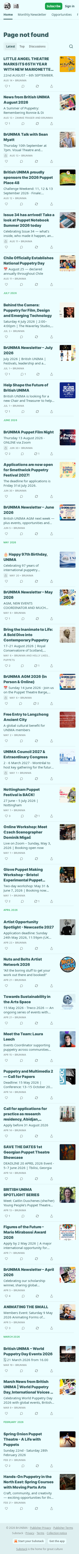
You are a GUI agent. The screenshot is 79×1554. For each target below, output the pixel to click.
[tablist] (26, 46)
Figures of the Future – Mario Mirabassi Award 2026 (25, 1232)
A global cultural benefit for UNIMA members (24, 727)
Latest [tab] (10, 46)
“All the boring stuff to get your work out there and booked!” (27, 972)
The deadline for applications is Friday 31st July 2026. (27, 483)
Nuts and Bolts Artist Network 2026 (23, 962)
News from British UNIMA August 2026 (27, 100)
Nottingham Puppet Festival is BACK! (22, 792)
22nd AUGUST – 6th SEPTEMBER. (29, 75)
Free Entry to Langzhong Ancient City (26, 717)
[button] (8, 14)
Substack (21, 1549)
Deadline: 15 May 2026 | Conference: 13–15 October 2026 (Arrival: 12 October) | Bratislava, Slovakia (29, 1084)
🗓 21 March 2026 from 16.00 (26, 1360)
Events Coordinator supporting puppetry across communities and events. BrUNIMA (27, 1047)
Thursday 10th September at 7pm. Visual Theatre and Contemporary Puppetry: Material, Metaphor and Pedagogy (25, 147)
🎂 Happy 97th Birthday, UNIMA (25, 557)
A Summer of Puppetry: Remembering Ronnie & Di (24, 110)
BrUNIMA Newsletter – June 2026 (29, 510)
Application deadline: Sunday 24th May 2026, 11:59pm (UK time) (26, 935)
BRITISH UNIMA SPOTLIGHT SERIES (21, 1192)
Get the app (57, 1541)
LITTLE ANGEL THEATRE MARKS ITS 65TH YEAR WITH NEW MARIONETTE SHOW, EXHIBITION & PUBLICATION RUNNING (27, 64)
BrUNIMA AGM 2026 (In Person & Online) (25, 679)
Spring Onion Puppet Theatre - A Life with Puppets (23, 1439)
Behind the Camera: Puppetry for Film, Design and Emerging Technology (28, 310)
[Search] (71, 46)
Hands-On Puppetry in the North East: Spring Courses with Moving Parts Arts (29, 1481)
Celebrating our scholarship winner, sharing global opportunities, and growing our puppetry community (27, 1282)
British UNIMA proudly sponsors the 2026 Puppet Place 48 (28, 177)
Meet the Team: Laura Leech (23, 1036)
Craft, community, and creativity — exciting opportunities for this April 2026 (28, 1495)
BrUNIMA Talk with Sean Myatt (26, 137)
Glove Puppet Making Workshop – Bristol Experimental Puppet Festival (23, 875)
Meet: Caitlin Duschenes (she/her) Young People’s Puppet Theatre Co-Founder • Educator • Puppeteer (29, 1202)
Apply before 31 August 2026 (26, 1125)
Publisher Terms (63, 1528)
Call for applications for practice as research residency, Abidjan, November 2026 (25, 1114)
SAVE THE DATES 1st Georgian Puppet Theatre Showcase (27, 1152)
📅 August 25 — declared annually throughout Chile (23, 271)
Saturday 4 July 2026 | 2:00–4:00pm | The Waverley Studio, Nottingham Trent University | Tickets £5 (27, 323)
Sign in (70, 6)
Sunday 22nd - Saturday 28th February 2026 (26, 1452)
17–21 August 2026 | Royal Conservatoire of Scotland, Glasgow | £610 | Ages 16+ (25, 648)
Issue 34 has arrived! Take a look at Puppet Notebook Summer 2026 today (29, 220)
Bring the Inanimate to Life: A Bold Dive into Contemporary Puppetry (28, 634)
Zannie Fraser (25, 117)
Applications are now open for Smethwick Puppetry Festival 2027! (28, 469)
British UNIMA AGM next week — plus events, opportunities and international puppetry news (29, 520)
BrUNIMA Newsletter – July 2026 (28, 350)
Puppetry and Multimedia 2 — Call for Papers (28, 1074)
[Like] (6, 161)
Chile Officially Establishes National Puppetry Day (29, 260)
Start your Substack (31, 1541)
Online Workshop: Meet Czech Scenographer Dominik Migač (25, 832)
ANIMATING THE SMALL (26, 1307)
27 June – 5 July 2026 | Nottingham (21, 802)
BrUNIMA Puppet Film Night (29, 432)
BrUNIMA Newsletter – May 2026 (28, 595)
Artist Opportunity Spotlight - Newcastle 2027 (29, 924)
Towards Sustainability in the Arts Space (27, 999)
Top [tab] (22, 46)
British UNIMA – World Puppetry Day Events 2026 (28, 1351)
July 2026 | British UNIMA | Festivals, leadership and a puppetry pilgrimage (25, 361)
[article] (39, 72)
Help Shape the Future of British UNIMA (26, 388)
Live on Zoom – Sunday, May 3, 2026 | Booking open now (27, 845)
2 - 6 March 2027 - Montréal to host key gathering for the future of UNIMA (28, 765)
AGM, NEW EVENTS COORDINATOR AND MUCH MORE (25, 605)
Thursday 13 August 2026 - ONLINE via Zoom (24, 440)
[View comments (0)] (23, 86)
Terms (40, 1533)
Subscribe (54, 6)
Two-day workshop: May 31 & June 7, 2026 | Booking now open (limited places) (26, 888)
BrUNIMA (21, 80)
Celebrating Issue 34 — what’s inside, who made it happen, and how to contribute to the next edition (28, 233)
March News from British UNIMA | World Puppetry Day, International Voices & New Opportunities (28, 1387)
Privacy (29, 1533)
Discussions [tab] (37, 46)
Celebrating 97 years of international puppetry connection (21, 567)
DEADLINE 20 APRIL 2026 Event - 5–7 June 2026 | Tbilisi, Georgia (29, 1165)
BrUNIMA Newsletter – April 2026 (29, 1272)
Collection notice (57, 1533)
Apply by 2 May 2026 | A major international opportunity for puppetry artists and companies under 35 (28, 1245)
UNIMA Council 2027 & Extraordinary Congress (26, 754)
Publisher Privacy (40, 1528)
